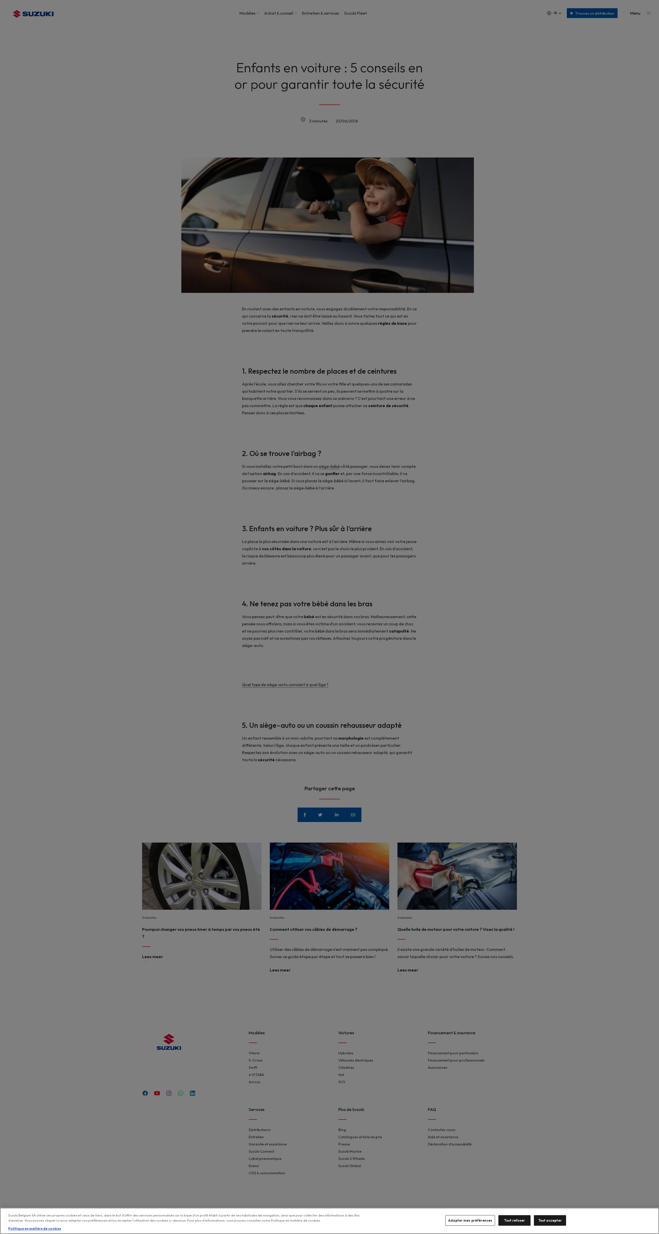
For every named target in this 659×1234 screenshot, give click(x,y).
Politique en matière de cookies (34, 1229)
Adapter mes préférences (470, 1220)
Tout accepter (550, 1220)
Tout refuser (514, 1220)
